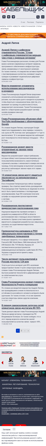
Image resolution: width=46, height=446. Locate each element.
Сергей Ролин (11, 364)
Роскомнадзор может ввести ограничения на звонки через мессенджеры (17, 149)
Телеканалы (26, 380)
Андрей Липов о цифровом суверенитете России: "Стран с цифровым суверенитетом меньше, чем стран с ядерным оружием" (21, 54)
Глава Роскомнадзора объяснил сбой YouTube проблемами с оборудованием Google (23, 121)
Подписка (40, 22)
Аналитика (7, 384)
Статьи (39, 26)
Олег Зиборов (23, 364)
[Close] (14, 429)
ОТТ (34, 380)
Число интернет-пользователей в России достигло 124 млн (19, 260)
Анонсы (3, 26)
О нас (23, 22)
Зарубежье (7, 388)
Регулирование (20, 384)
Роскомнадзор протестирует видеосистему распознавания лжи (20, 206)
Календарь (18, 388)
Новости (16, 26)
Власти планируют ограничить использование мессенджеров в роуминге (18, 88)
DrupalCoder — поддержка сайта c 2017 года (15, 413)
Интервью (5, 28)
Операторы (15, 380)
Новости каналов (28, 26)
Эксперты (7, 352)
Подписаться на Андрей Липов (2, 337)
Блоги (9, 26)
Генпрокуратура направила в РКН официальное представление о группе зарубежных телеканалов (22, 234)
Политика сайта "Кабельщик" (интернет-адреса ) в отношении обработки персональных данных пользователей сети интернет (22, 410)
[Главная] (23, 9)
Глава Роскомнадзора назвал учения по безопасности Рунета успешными (23, 283)
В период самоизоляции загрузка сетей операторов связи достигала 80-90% (23, 306)
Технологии (33, 384)
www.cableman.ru (7, 396)
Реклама (30, 22)
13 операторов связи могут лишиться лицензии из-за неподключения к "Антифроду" (22, 178)
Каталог (5, 380)
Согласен (6, 430)
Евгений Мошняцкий (35, 364)
